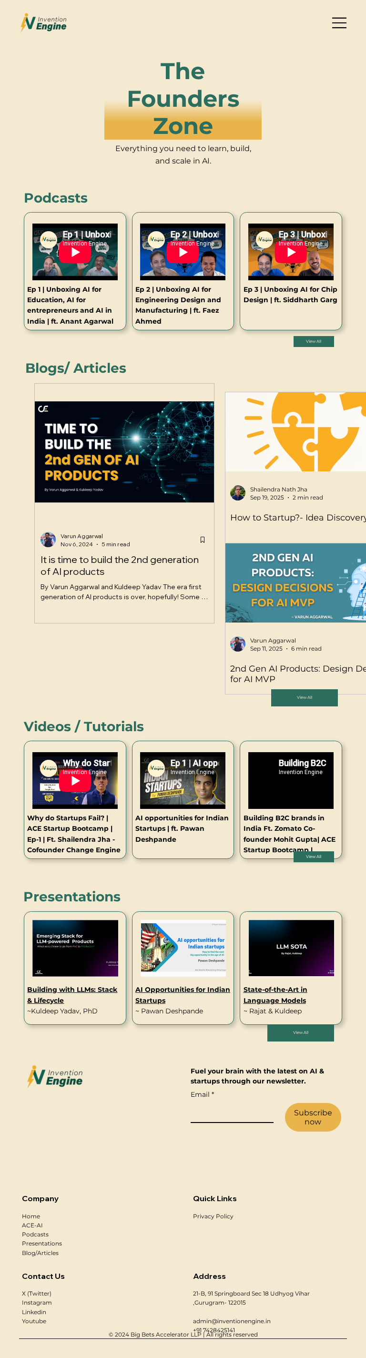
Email (202, 1094)
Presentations (42, 1243)
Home (31, 1216)
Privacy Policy (213, 1216)
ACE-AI (32, 1225)
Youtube (34, 1321)
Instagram (37, 1302)
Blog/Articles (40, 1252)
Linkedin (34, 1312)
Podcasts (35, 1234)
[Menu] (340, 23)
